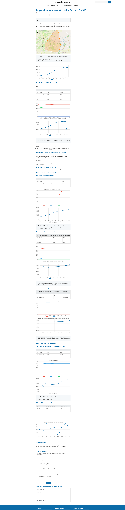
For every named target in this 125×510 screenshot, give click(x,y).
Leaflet (62, 53)
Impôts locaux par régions (55, 5)
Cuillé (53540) (39, 504)
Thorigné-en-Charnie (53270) (42, 507)
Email (43, 470)
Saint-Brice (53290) (40, 498)
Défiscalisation (75, 5)
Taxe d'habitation (42, 480)
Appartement (49, 474)
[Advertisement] (80, 29)
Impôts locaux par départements (66, 5)
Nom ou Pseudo (42, 467)
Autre (48, 475)
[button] (37, 31)
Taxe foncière (42, 483)
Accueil (48, 5)
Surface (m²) (42, 477)
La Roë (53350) (39, 501)
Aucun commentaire (39, 12)
